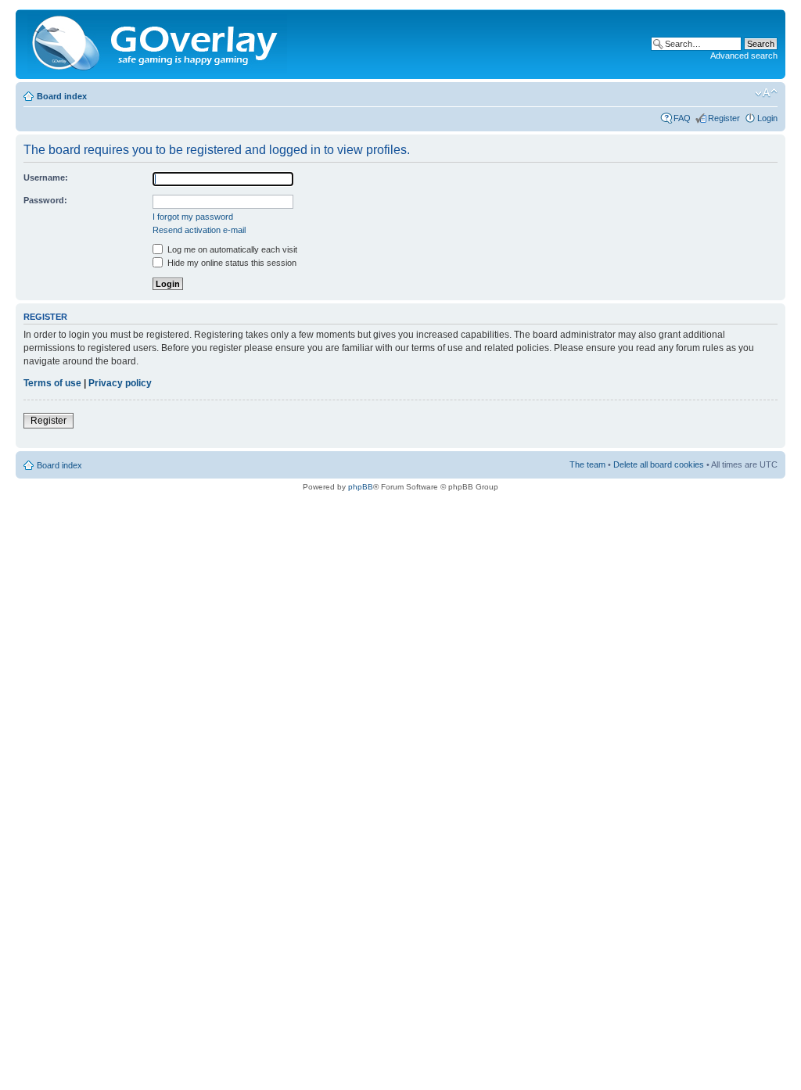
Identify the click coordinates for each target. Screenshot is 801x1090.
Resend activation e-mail (199, 230)
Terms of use (52, 383)
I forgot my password (193, 216)
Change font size (766, 93)
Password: (45, 200)
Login (767, 118)
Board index (62, 96)
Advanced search (744, 55)
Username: (45, 177)
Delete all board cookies (658, 464)
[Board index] (158, 44)
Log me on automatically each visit (231, 249)
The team (587, 464)
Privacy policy (120, 383)
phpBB (360, 486)
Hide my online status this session (230, 262)
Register (724, 118)
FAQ (682, 118)
